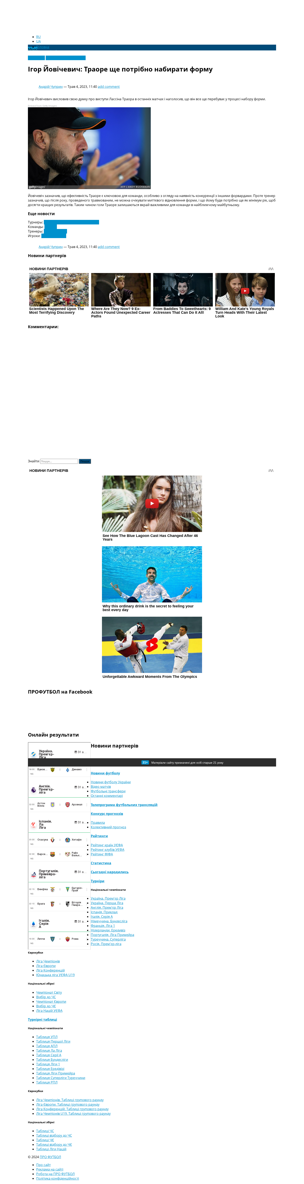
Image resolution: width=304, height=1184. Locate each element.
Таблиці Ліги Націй (51, 1149)
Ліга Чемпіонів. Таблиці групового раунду (70, 1100)
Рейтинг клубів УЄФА (107, 849)
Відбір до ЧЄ (46, 1006)
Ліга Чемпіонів (48, 961)
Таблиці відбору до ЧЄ (54, 1144)
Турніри (97, 881)
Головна (42, 47)
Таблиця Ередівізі (50, 1068)
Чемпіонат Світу (49, 992)
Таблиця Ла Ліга (49, 1050)
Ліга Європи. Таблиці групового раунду (67, 1104)
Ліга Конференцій (50, 970)
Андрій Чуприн (51, 86)
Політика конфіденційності (57, 1178)
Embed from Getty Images (42, 106)
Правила (98, 822)
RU (38, 37)
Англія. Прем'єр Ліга (107, 907)
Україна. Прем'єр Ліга (108, 898)
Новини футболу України (66, 58)
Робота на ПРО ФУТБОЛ (55, 1174)
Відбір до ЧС (46, 997)
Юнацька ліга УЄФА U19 (55, 975)
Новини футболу (105, 773)
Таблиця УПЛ (46, 1037)
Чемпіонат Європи (51, 1001)
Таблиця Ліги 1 (48, 1064)
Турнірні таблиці (42, 1019)
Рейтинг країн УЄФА (107, 845)
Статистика (101, 863)
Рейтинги (99, 836)
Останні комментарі (107, 795)
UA (38, 41)
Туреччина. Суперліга (108, 939)
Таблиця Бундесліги (52, 1059)
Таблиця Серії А (48, 1055)
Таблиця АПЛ (46, 1046)
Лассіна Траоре (53, 236)
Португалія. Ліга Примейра (112, 934)
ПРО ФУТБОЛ (50, 1157)
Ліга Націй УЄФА (49, 1010)
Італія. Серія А (102, 916)
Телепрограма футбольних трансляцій (124, 804)
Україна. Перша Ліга (107, 903)
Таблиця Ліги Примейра (55, 1073)
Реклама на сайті (49, 1169)
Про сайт (43, 1165)
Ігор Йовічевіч (55, 231)
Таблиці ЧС (45, 1131)
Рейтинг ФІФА (102, 854)
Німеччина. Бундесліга (109, 921)
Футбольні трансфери (108, 791)
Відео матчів (101, 786)
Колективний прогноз (108, 827)
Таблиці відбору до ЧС (54, 1135)
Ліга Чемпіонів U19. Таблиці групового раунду (73, 1113)
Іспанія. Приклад (104, 912)
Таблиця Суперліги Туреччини (60, 1077)
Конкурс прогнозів (107, 813)
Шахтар (50, 226)
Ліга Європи (46, 965)
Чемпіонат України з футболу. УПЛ (71, 222)
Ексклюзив (36, 58)
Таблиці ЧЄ (45, 1140)
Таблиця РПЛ (46, 1082)
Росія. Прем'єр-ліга (106, 944)
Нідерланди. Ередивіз (108, 930)
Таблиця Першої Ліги (53, 1041)
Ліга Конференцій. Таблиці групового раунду (72, 1109)
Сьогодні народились (110, 872)
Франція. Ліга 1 (103, 925)
